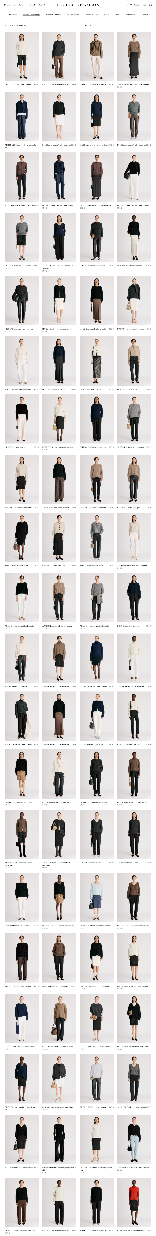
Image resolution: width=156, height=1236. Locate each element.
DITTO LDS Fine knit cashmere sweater (58, 205)
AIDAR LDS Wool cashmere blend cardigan (18, 864)
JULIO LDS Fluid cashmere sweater (131, 1107)
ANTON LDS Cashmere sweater (18, 84)
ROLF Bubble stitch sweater (128, 626)
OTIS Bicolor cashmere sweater (92, 266)
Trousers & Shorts (53, 14)
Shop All (145, 14)
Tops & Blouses (73, 14)
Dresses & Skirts (91, 14)
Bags (106, 14)
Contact (41, 5)
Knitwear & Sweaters (31, 14)
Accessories (130, 14)
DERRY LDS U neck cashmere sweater (58, 447)
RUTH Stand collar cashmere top (130, 1230)
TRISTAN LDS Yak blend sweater (130, 447)
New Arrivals (9, 5)
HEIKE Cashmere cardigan (53, 389)
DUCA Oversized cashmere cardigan (132, 1046)
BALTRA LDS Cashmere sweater (55, 84)
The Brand (30, 5)
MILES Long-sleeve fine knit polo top (56, 145)
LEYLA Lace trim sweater (90, 863)
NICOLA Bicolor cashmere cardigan (19, 329)
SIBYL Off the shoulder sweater (17, 926)
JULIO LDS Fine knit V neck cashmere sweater (57, 267)
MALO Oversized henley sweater (93, 329)
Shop (21, 5)
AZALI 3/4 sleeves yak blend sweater (132, 565)
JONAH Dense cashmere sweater (56, 686)
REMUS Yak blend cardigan (128, 507)
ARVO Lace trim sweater (127, 863)
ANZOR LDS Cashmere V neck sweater (133, 1167)
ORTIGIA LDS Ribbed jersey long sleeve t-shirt (59, 1168)
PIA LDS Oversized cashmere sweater (95, 986)
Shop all (8, 25)
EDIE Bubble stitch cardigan (91, 744)
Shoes (117, 14)
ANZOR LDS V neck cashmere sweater (133, 84)
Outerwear (12, 14)
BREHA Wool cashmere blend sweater (20, 802)
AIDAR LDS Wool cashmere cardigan (20, 1230)
